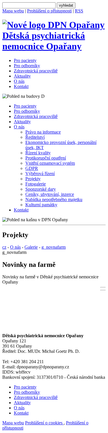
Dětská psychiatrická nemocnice (43, 40)
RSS (79, 10)
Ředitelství (35, 137)
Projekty (33, 178)
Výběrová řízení (40, 173)
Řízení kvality (38, 152)
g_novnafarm (53, 247)
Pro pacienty (25, 60)
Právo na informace (43, 132)
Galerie (31, 247)
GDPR (31, 168)
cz (4, 247)
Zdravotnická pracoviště (36, 70)
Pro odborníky (27, 65)
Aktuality (22, 76)
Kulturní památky (41, 204)
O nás (19, 81)
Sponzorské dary (40, 189)
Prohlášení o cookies (44, 422)
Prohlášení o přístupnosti (49, 10)
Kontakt (21, 86)
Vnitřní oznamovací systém (50, 163)
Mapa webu (13, 10)
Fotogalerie (35, 183)
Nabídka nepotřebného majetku (53, 199)
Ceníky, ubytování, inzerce (49, 194)
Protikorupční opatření (45, 157)
